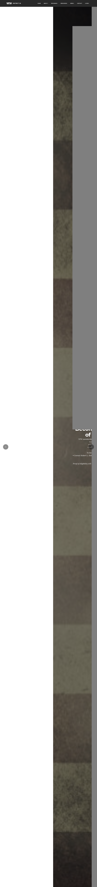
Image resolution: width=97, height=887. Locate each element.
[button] (5, 447)
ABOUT (45, 3)
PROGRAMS (54, 3)
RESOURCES (64, 3)
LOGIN (86, 3)
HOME (39, 3)
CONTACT (79, 3)
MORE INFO (47, 472)
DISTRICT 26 (17, 3)
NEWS (71, 3)
